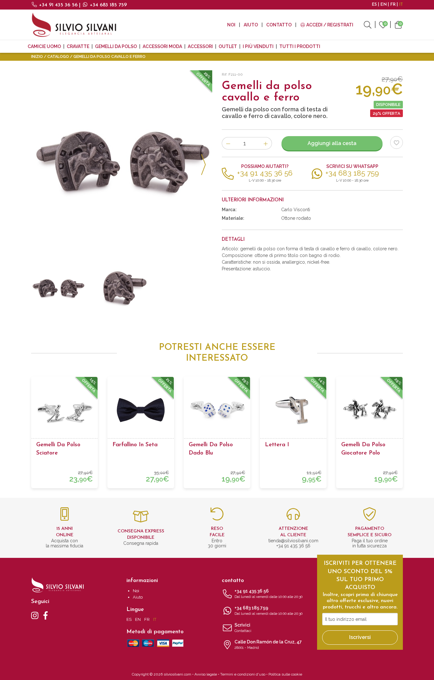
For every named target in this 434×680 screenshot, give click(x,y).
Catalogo (58, 56)
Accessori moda (162, 46)
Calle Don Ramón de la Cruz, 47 (268, 644)
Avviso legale (205, 674)
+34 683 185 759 (107, 5)
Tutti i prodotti (299, 46)
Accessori (200, 46)
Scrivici (242, 627)
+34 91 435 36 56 (58, 5)
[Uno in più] (266, 143)
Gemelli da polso (116, 46)
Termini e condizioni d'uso (242, 674)
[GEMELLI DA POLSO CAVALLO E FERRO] (121, 161)
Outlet (228, 46)
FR (393, 5)
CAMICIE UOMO (44, 46)
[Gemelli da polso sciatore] (64, 410)
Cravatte (78, 46)
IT (401, 5)
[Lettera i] (293, 410)
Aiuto (251, 24)
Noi (231, 24)
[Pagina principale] (74, 25)
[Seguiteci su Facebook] (45, 615)
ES (374, 5)
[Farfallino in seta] (140, 410)
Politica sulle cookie (285, 674)
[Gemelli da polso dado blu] (217, 410)
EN (383, 5)
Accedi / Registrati (329, 24)
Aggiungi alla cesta (332, 143)
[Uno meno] (228, 143)
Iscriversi (360, 637)
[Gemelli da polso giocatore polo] (369, 410)
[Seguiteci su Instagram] (34, 615)
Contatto (279, 24)
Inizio (37, 56)
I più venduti (258, 46)
